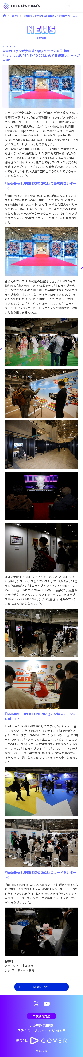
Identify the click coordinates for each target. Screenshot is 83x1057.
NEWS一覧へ (41, 987)
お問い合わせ (57, 1030)
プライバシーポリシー (32, 1030)
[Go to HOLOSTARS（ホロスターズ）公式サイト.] (4, 16)
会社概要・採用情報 (42, 1025)
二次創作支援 (41, 1016)
